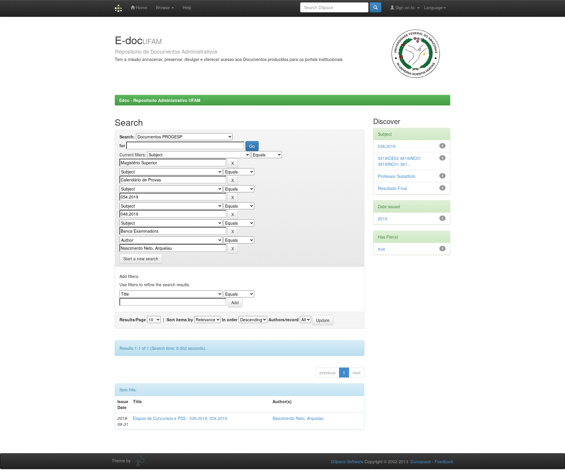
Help (187, 7)
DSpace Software (347, 461)
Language (433, 7)
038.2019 (387, 146)
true (381, 249)
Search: (127, 137)
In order (229, 319)
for (122, 145)
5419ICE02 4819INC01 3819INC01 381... (399, 161)
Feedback (444, 461)
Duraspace (421, 461)
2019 (382, 218)
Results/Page (132, 319)
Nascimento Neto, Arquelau (298, 418)
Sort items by (180, 319)
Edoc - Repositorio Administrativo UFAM (159, 100)
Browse (163, 7)
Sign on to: (405, 7)
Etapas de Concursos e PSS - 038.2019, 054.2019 (180, 418)
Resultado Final (392, 188)
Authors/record (283, 319)
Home (141, 7)
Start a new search (140, 259)
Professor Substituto (397, 176)
